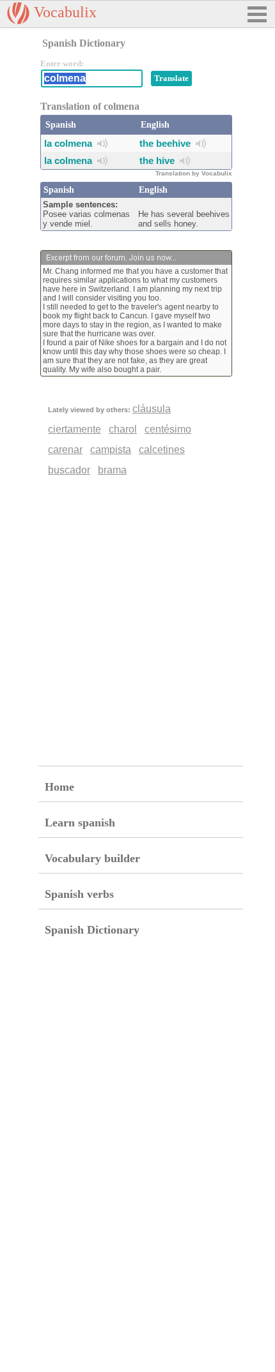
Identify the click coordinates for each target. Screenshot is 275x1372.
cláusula (151, 408)
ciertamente (74, 429)
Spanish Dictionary (92, 929)
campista (110, 449)
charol (123, 429)
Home (59, 786)
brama (112, 470)
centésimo (168, 429)
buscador (69, 470)
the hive (157, 160)
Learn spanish (80, 822)
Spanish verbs (79, 894)
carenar (65, 449)
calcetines (162, 449)
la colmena (68, 143)
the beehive (165, 143)
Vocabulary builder (92, 858)
